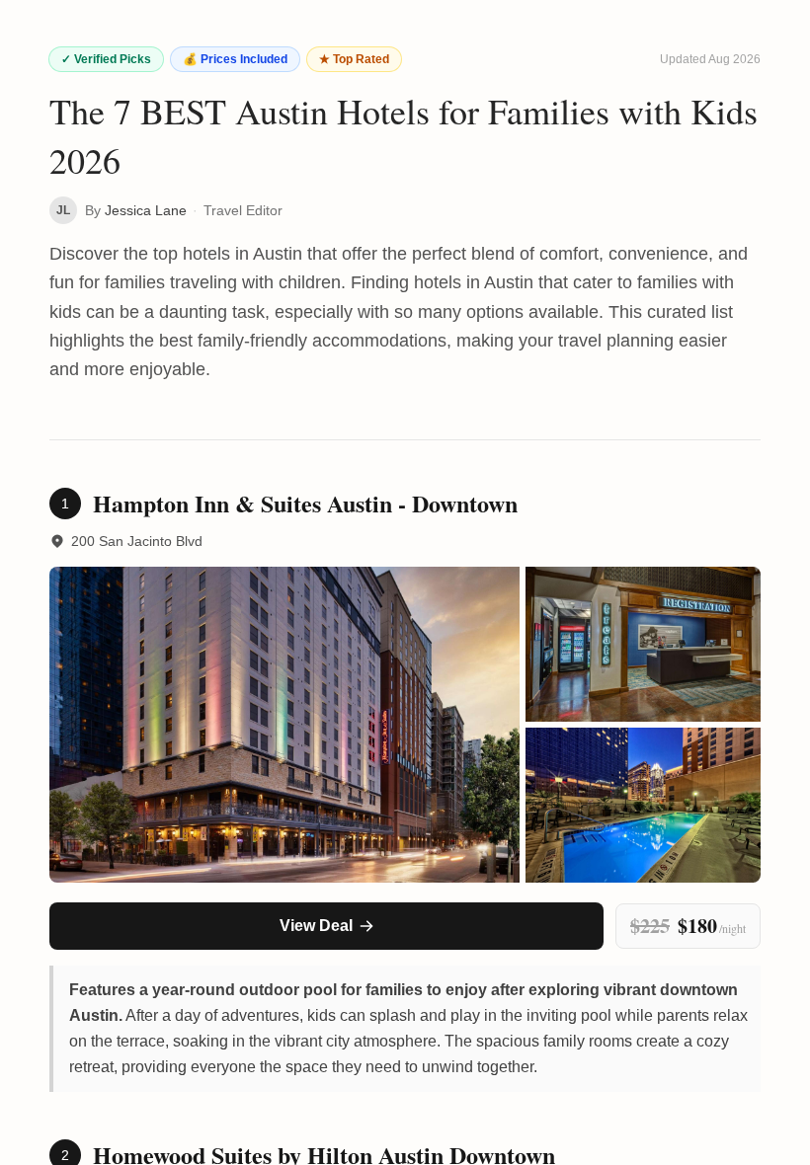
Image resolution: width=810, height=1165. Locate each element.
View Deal (316, 925)
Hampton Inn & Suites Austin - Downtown (305, 503)
